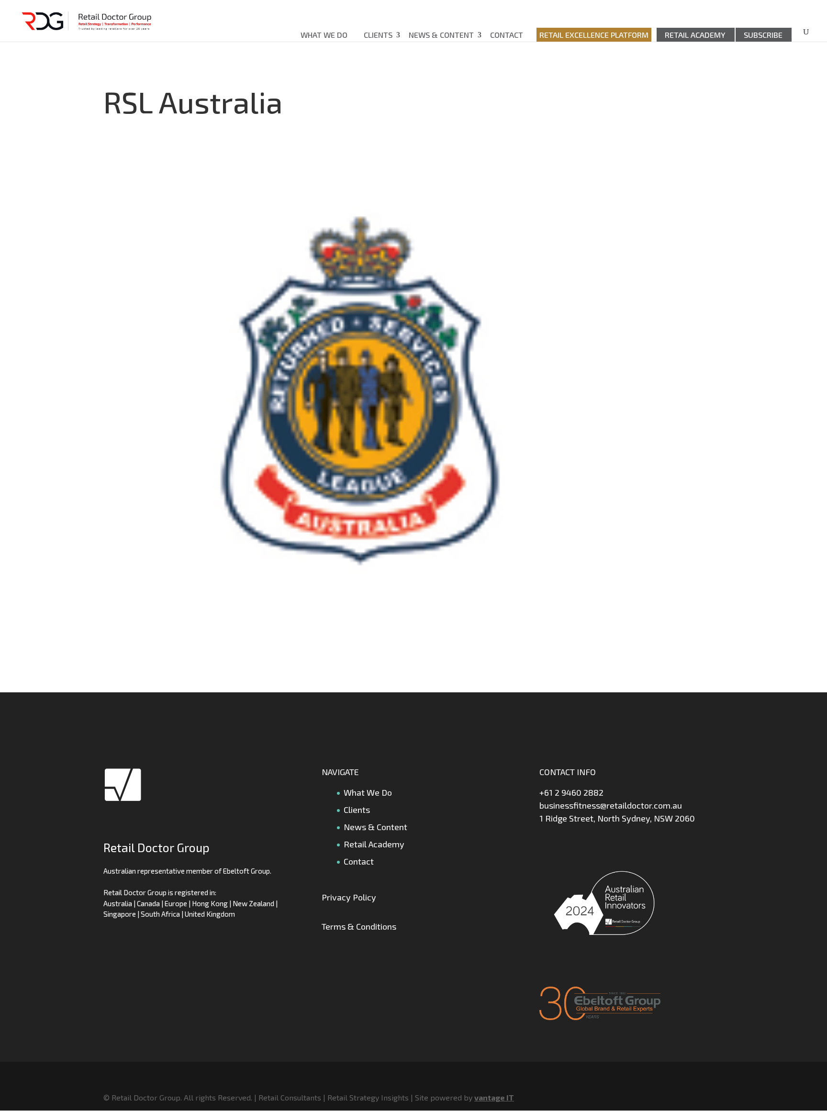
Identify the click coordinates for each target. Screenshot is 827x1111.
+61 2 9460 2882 (571, 792)
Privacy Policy (349, 897)
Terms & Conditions (359, 926)
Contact (506, 34)
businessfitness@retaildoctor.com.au (610, 805)
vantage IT (494, 1097)
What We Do (324, 34)
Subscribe (763, 34)
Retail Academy (695, 34)
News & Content (441, 34)
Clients (378, 34)
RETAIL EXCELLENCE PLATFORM (593, 34)
